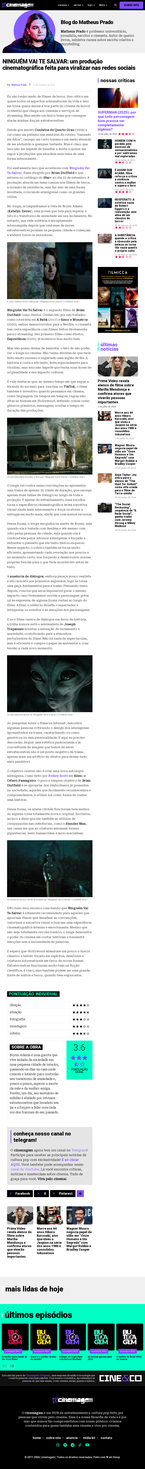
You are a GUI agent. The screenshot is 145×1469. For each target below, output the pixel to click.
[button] (116, 5)
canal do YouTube (25, 1169)
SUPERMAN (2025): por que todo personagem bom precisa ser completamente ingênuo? (117, 120)
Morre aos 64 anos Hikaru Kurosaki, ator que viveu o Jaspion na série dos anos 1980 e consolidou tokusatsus (49, 1241)
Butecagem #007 (13, 1351)
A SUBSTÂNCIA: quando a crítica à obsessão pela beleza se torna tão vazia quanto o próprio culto (126, 243)
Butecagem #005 (70, 1351)
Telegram (79, 1150)
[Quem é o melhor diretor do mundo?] (43, 1337)
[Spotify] (65, 1445)
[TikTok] (80, 1445)
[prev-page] (5, 1366)
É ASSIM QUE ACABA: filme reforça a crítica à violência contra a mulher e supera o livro (126, 177)
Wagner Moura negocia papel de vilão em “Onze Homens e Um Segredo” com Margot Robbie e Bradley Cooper (79, 1239)
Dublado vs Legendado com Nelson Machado (70, 1358)
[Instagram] (58, 1445)
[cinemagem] (19, 5)
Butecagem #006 (41, 1351)
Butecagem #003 (127, 1351)
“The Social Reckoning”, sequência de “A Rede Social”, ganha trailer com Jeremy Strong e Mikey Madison (125, 515)
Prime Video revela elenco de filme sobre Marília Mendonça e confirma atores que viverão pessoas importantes (19, 1242)
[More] (80, 1193)
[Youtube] (87, 1445)
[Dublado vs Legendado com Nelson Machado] (72, 1337)
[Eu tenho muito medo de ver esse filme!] (15, 1337)
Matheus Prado (19, 85)
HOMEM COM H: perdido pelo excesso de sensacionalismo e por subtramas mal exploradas (126, 148)
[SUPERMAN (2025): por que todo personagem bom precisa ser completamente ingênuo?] (118, 98)
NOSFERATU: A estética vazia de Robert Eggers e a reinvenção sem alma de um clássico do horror (126, 210)
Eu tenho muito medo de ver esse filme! (14, 1358)
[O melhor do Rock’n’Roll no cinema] (129, 1337)
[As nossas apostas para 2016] (101, 1337)
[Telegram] (72, 1445)
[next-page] (12, 1366)
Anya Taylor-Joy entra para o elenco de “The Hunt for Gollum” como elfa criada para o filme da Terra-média (126, 484)
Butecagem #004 (99, 1351)
